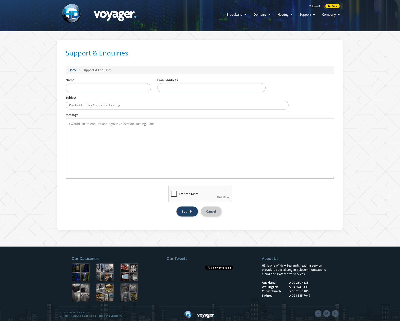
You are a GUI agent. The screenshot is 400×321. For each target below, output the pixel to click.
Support (306, 14)
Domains (261, 14)
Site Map (89, 315)
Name (70, 80)
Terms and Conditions (109, 315)
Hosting (284, 14)
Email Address (167, 80)
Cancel (211, 211)
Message (72, 115)
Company (330, 14)
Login (333, 6)
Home (73, 70)
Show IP (315, 6)
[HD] (129, 293)
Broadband (235, 14)
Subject (71, 97)
